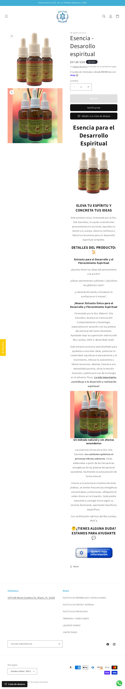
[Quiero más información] (94, 557)
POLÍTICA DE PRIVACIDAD (75, 611)
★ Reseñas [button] (2, 347)
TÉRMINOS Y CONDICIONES (76, 618)
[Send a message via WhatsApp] (119, 683)
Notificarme (93, 107)
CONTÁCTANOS (70, 632)
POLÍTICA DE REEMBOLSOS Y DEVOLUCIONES (84, 597)
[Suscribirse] (59, 643)
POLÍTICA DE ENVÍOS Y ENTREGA (78, 604)
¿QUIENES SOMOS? (72, 625)
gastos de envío (80, 66)
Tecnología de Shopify (39, 682)
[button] (6, 16)
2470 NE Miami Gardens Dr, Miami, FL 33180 (31, 597)
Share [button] (76, 566)
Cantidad (74, 81)
